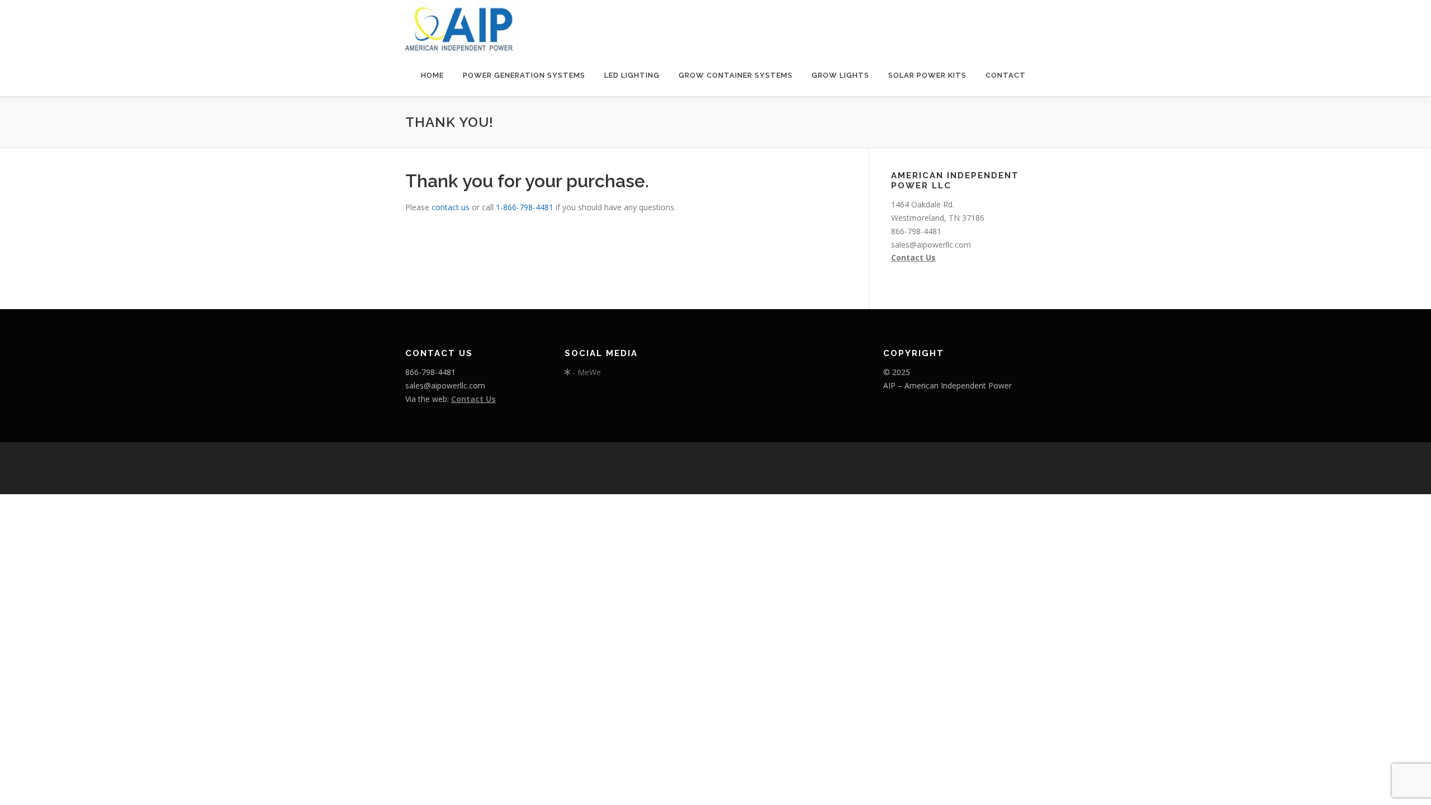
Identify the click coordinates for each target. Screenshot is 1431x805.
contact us (451, 207)
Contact (1005, 75)
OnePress (772, 468)
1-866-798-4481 (526, 207)
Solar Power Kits (927, 75)
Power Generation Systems (524, 75)
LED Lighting (632, 75)
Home (432, 75)
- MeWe (585, 372)
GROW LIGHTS (840, 75)
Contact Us (913, 257)
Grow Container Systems (736, 75)
